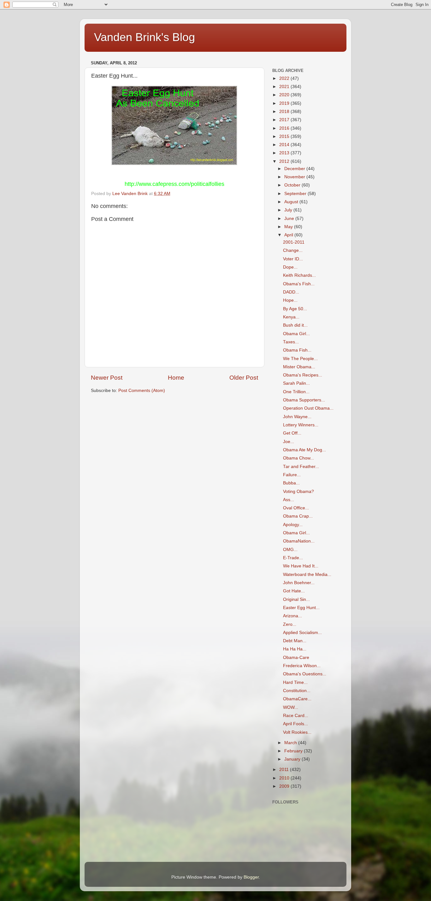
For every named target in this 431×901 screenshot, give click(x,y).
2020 (285, 94)
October (293, 185)
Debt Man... (294, 640)
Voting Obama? (298, 491)
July (288, 210)
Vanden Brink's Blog (144, 37)
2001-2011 (293, 242)
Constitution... (296, 690)
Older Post (243, 377)
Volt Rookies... (297, 732)
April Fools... (295, 723)
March (291, 742)
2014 (285, 144)
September (296, 193)
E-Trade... (293, 557)
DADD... (291, 292)
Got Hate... (294, 591)
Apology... (293, 524)
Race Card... (295, 715)
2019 (285, 103)
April (289, 235)
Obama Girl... (296, 333)
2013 (285, 153)
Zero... (289, 624)
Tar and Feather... (301, 466)
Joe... (288, 441)
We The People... (300, 358)
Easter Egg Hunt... (301, 607)
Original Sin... (296, 599)
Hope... (290, 300)
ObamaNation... (299, 541)
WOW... (290, 707)
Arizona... (292, 616)
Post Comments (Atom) (141, 390)
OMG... (290, 549)
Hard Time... (295, 682)
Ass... (288, 499)
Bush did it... (295, 325)
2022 (285, 78)
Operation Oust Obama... (308, 408)
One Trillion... (296, 391)
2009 (285, 786)
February (294, 751)
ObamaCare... (297, 698)
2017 (285, 119)
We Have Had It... (300, 566)
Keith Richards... (299, 275)
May (289, 226)
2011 (284, 769)
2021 (285, 86)
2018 (285, 111)
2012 (285, 161)
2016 (285, 128)
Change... (293, 250)
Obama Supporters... (304, 400)
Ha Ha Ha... (294, 649)
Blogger (251, 877)
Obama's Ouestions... (304, 674)
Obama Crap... (298, 516)
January (293, 759)
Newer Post (106, 377)
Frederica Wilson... (302, 665)
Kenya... (291, 317)
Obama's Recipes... (302, 375)
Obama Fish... (297, 350)
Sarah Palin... (296, 383)
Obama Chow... (298, 458)
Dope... (290, 267)
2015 (285, 136)
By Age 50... (295, 308)
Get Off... (292, 433)
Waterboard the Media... (307, 574)
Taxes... (291, 342)
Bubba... (291, 483)
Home (176, 377)
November (295, 177)
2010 (285, 778)
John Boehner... (299, 582)
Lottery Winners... (300, 425)
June (289, 218)
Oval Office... (296, 508)
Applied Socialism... (302, 632)
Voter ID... (293, 259)
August (291, 201)
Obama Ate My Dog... (304, 450)
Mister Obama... (299, 367)
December (295, 168)
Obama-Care (296, 657)
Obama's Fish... (299, 284)
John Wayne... (297, 416)
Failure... (292, 474)
